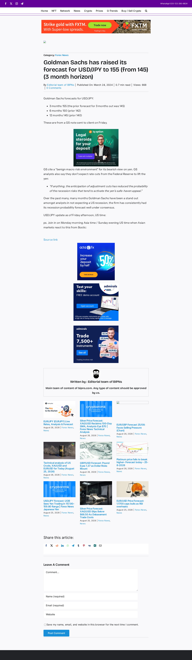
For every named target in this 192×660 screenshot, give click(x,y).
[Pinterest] (84, 549)
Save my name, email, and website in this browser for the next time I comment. (92, 624)
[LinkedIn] (62, 549)
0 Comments (53, 87)
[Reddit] (57, 549)
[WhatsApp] (67, 549)
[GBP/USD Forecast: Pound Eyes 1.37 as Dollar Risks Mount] (96, 450)
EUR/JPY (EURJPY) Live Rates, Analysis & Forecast (58, 423)
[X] (51, 549)
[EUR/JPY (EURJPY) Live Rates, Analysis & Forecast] (60, 409)
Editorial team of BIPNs (60, 84)
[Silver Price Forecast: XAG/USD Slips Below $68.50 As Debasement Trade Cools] (96, 493)
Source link (51, 239)
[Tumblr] (78, 549)
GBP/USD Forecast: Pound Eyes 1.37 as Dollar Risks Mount (94, 465)
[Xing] (95, 549)
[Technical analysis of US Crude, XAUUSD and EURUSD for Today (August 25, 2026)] (60, 450)
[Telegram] (73, 549)
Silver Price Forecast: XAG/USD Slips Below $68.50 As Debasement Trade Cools (93, 513)
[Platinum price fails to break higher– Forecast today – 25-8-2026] (133, 449)
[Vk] (89, 549)
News (46, 430)
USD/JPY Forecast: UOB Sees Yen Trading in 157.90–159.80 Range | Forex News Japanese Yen (59, 505)
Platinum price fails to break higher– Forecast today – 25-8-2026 (132, 462)
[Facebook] (46, 549)
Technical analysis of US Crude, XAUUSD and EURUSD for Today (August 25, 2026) (59, 467)
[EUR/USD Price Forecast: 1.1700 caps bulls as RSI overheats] (133, 489)
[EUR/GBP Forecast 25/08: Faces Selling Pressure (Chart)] (133, 411)
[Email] (100, 549)
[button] (146, 10)
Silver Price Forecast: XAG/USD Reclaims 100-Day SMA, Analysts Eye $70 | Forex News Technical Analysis (96, 426)
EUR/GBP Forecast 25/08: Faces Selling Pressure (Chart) (131, 427)
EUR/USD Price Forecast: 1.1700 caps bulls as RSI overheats (130, 503)
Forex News (62, 55)
